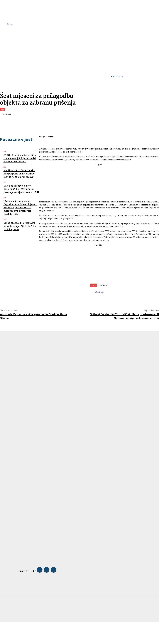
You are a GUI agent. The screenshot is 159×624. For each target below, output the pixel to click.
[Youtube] (53, 570)
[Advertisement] (99, 182)
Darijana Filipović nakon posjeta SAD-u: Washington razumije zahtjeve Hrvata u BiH (21, 189)
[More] (84, 135)
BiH (2, 110)
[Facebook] (58, 135)
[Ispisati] (75, 135)
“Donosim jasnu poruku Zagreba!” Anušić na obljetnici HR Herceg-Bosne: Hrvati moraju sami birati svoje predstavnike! (20, 207)
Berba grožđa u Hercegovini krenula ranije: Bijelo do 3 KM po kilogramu (20, 226)
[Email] (67, 135)
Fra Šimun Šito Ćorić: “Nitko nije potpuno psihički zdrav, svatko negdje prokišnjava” (19, 173)
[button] (117, 76)
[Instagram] (46, 570)
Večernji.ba (103, 285)
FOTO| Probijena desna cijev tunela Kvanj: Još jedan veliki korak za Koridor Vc (19, 158)
